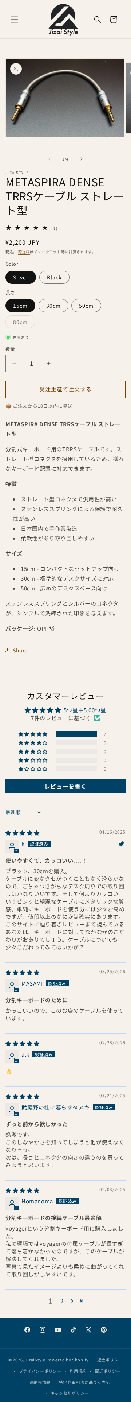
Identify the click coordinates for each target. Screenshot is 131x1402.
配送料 (24, 251)
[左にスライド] (49, 159)
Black (54, 277)
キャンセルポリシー (70, 1393)
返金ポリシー (110, 1359)
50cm (86, 305)
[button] (15, 20)
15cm (20, 305)
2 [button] (62, 1300)
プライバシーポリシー (40, 1371)
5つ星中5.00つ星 (85, 710)
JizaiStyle (35, 1359)
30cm (53, 305)
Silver (20, 277)
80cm (23, 323)
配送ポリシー (107, 1371)
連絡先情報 (40, 1382)
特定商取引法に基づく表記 (84, 1382)
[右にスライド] (82, 159)
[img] (22, 833)
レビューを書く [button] (65, 786)
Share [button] (20, 650)
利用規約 (78, 1371)
